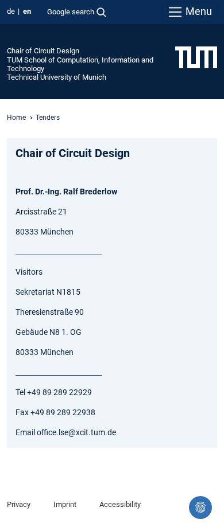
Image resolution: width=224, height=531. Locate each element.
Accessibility (120, 504)
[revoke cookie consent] (200, 507)
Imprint (64, 504)
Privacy (18, 504)
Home (16, 118)
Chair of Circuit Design (43, 50)
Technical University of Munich (56, 77)
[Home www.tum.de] (196, 57)
